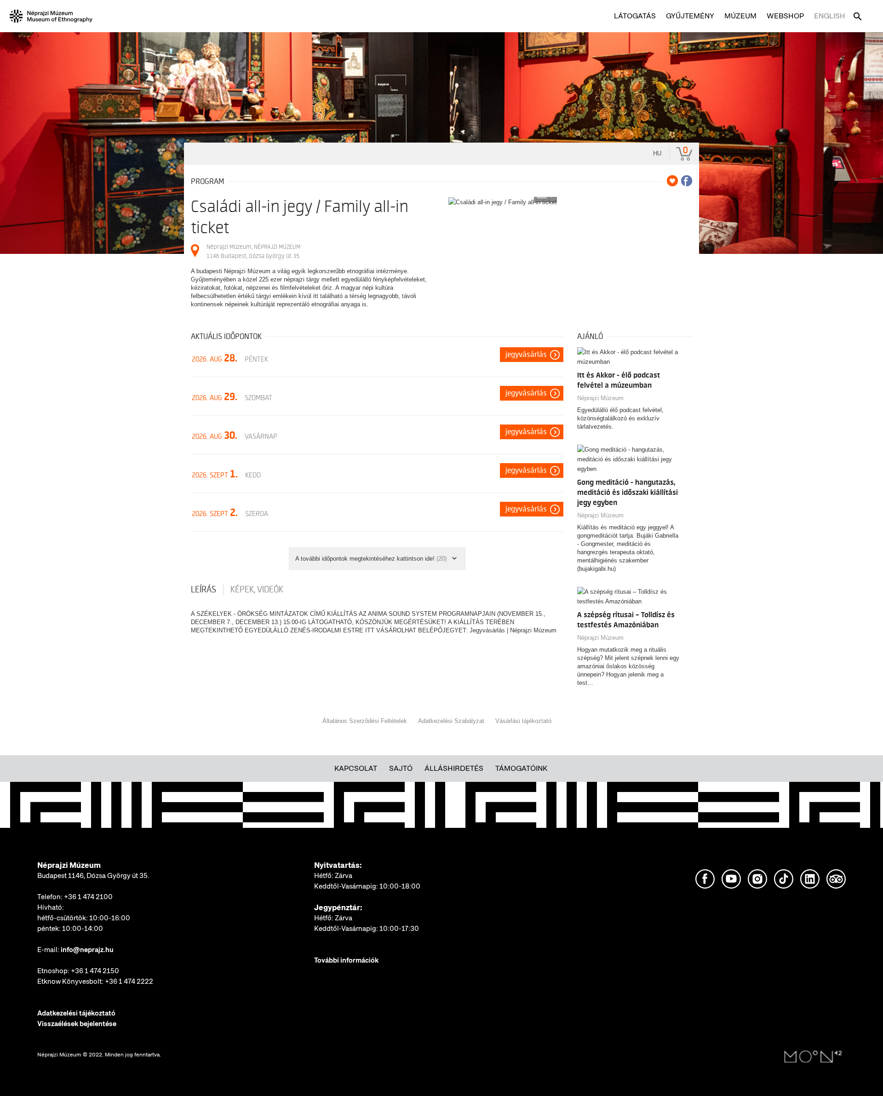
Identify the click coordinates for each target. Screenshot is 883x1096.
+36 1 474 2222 (129, 981)
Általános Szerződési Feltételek (364, 720)
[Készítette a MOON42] (813, 1057)
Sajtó (401, 768)
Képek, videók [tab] (256, 590)
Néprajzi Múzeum (600, 398)
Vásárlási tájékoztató (523, 720)
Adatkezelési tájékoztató (76, 1013)
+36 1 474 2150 (95, 970)
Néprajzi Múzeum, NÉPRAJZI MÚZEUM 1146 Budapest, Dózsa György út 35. (253, 251)
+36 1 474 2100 (88, 896)
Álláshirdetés (453, 768)
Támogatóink (521, 768)
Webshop (785, 16)
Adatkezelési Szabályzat (451, 720)
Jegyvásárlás (526, 354)
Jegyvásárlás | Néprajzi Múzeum (513, 630)
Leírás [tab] (203, 590)
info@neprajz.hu (87, 949)
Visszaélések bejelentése (76, 1023)
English (829, 16)
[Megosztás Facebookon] (686, 180)
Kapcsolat (355, 768)
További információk (346, 960)
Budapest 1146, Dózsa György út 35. (93, 875)
